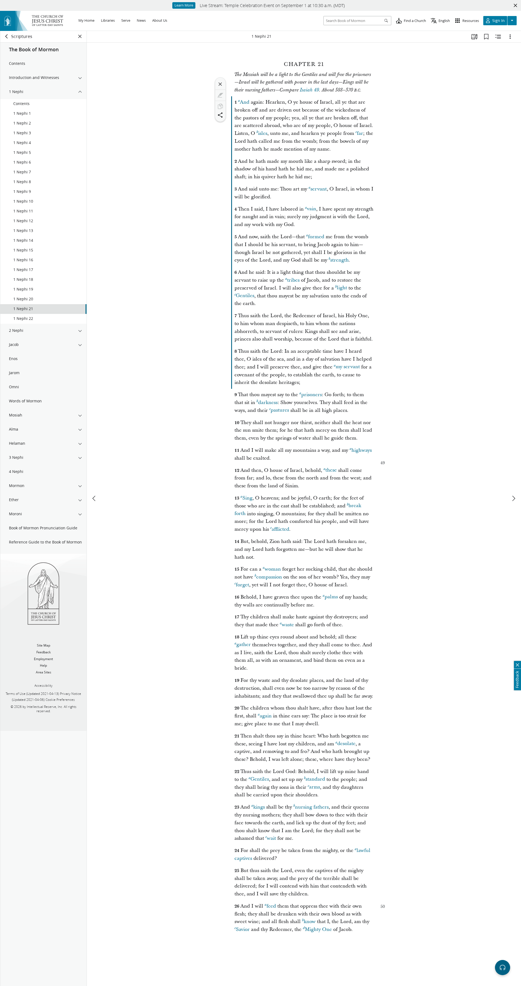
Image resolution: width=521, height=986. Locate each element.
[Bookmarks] (486, 37)
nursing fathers (312, 807)
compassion (269, 577)
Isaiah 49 (309, 90)
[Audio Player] (502, 967)
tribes (293, 280)
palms (331, 597)
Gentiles (245, 295)
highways (361, 450)
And (244, 102)
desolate (346, 743)
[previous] (94, 498)
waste (288, 624)
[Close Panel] (80, 36)
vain (311, 209)
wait (271, 838)
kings (259, 807)
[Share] (220, 115)
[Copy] (220, 106)
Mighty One (318, 929)
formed (316, 236)
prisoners (311, 394)
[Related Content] (498, 37)
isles (262, 133)
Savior (243, 929)
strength (339, 260)
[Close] (220, 84)
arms (314, 787)
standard (315, 779)
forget (242, 584)
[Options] (510, 37)
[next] (513, 498)
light (342, 288)
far (360, 133)
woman (273, 569)
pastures (280, 410)
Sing (247, 498)
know (310, 921)
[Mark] (220, 95)
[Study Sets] (474, 37)
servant (318, 189)
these (331, 470)
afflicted (280, 529)
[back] (6, 36)
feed (271, 906)
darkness (268, 402)
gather (243, 644)
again (266, 716)
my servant (348, 367)
